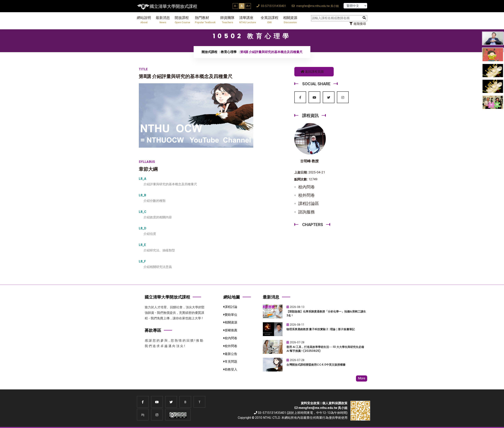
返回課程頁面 (314, 71)
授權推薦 (231, 330)
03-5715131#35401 (273, 6)
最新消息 (163, 20)
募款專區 (153, 330)
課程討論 (231, 307)
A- (235, 5)
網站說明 (144, 20)
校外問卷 (306, 195)
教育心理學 (229, 52)
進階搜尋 (359, 24)
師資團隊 (227, 20)
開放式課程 (209, 52)
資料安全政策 (310, 403)
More (361, 378)
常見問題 (231, 361)
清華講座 (247, 20)
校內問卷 (306, 187)
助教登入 (231, 369)
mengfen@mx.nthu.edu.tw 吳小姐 (317, 6)
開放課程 (182, 20)
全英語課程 (269, 20)
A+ (248, 5)
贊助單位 (231, 315)
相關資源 (290, 20)
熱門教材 (205, 20)
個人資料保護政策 (334, 403)
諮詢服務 (306, 212)
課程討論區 (308, 203)
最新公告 (231, 354)
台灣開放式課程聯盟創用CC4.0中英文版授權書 (316, 365)
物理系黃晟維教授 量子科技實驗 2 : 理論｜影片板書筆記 (320, 329)
